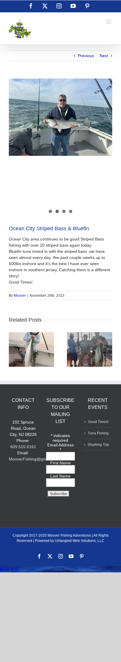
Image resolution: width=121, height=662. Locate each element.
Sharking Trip (98, 445)
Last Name (60, 476)
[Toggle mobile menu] (109, 21)
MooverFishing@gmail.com (34, 459)
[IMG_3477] (60, 117)
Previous (86, 55)
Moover (20, 296)
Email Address (60, 447)
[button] (13, 349)
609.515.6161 (23, 446)
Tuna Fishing (98, 433)
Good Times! (98, 422)
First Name (60, 462)
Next (104, 55)
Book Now (9, 569)
